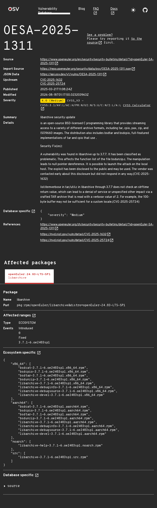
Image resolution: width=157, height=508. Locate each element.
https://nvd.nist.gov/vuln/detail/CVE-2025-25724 (74, 240)
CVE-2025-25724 (52, 84)
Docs (114, 9)
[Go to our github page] (145, 10)
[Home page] (13, 10)
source (13, 486)
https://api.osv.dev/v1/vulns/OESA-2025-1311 (71, 74)
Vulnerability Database (47, 11)
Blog (81, 9)
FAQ (96, 9)
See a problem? (100, 35)
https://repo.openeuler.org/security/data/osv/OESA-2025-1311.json (85, 69)
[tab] (29, 276)
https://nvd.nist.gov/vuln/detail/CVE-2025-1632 (73, 234)
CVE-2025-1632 (51, 80)
